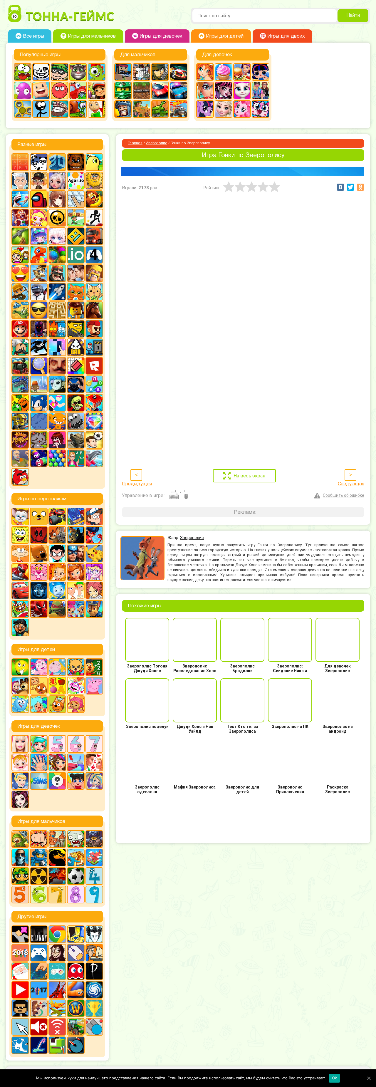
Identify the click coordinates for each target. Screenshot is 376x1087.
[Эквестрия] (242, 109)
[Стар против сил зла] (94, 572)
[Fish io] (20, 1045)
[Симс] (39, 781)
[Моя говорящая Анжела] (242, 90)
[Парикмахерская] (57, 762)
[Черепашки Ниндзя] (57, 609)
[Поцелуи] (94, 762)
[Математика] (94, 667)
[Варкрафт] (76, 1008)
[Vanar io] (76, 1045)
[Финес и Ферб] (76, 590)
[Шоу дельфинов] (94, 458)
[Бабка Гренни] (39, 934)
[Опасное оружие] (76, 329)
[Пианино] (57, 347)
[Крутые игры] (39, 310)
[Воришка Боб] (59, 72)
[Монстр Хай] (223, 90)
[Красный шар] (59, 90)
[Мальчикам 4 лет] (94, 876)
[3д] (57, 162)
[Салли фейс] (57, 384)
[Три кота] (57, 704)
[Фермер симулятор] (76, 1027)
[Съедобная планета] (76, 421)
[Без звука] (39, 1027)
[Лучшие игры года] (94, 1008)
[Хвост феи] (94, 590)
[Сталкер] (39, 876)
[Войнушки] (20, 839)
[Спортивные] (57, 403)
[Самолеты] (94, 857)
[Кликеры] (22, 90)
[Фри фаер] (76, 440)
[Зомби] (76, 839)
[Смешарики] (20, 704)
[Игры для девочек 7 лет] (94, 744)
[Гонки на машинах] (178, 72)
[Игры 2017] (39, 990)
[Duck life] (94, 162)
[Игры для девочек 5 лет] (57, 744)
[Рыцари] (123, 109)
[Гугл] (57, 934)
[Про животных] (39, 686)
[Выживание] (20, 236)
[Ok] (369, 1078)
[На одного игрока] (94, 953)
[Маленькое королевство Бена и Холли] (57, 667)
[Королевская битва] (39, 292)
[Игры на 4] (94, 255)
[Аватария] (57, 180)
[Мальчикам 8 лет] (76, 894)
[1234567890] (20, 162)
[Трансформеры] (39, 590)
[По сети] (57, 971)
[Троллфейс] (59, 109)
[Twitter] (350, 187)
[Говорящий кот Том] (78, 72)
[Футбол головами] (94, 440)
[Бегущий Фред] (20, 218)
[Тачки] (20, 590)
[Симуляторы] (76, 384)
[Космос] (57, 292)
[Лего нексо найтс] (39, 857)
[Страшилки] (76, 403)
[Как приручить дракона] (76, 535)
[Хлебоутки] (20, 609)
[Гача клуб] (39, 236)
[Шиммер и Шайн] (76, 609)
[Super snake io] (57, 1045)
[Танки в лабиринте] (160, 109)
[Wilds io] (39, 1008)
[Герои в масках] (76, 516)
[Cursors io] (20, 1027)
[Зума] (57, 255)
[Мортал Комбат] (57, 857)
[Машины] (160, 90)
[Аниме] (57, 199)
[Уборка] (76, 781)
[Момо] (57, 953)
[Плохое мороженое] (76, 347)
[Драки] (39, 839)
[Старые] (76, 971)
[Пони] (205, 109)
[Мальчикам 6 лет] (39, 894)
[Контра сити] (20, 857)
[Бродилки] (76, 218)
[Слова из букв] (94, 384)
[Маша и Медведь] (20, 686)
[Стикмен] (41, 109)
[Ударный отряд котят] (39, 440)
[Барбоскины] (20, 516)
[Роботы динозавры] (20, 384)
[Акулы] (20, 199)
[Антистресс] (76, 199)
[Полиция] (178, 90)
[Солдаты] (20, 876)
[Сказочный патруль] (57, 572)
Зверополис (156, 143)
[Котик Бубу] (76, 292)
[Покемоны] (94, 553)
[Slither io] (76, 990)
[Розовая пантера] (39, 572)
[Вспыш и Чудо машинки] (57, 516)
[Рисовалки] (76, 686)
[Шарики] (57, 458)
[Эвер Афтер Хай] (20, 799)
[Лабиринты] (57, 310)
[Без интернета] (57, 1027)
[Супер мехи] (20, 421)
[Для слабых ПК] (76, 934)
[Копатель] (20, 292)
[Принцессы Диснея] (20, 781)
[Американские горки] (57, 990)
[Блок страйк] (123, 72)
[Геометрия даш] (76, 236)
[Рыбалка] (76, 857)
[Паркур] (39, 347)
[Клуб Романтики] (76, 273)
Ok (334, 1078)
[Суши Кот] (39, 421)
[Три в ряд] (94, 421)
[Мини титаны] (57, 553)
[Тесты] (57, 781)
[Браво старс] (57, 218)
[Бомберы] (39, 218)
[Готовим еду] (223, 72)
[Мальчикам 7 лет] (57, 894)
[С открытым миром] (39, 384)
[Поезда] (20, 366)
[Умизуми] (76, 704)
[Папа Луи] (20, 347)
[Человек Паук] (39, 609)
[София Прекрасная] (76, 572)
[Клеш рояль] (57, 273)
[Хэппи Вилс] (20, 458)
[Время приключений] (39, 516)
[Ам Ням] (22, 72)
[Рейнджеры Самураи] (20, 572)
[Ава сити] (39, 180)
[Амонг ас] (39, 199)
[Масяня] (20, 553)
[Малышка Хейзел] (20, 762)
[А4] (20, 180)
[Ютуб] (20, 990)
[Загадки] (20, 667)
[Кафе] (242, 72)
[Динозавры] (39, 255)
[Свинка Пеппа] (94, 686)
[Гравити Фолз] (94, 516)
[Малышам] (76, 667)
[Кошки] (94, 292)
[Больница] (39, 744)
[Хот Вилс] (178, 109)
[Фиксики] (57, 590)
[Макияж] (205, 90)
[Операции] (39, 762)
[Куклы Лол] (260, 72)
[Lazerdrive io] (39, 1045)
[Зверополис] (57, 535)
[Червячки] (39, 458)
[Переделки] (76, 762)
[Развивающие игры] (57, 686)
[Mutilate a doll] (20, 934)
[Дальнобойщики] (94, 236)
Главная (135, 143)
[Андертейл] (41, 72)
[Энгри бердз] (20, 477)
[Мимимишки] (39, 553)
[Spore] (94, 990)
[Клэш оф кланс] (94, 273)
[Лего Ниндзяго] (123, 90)
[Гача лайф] (57, 236)
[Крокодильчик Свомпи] (20, 310)
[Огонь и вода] (57, 329)
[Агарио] (76, 180)
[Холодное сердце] (223, 109)
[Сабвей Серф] (96, 90)
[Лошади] (94, 310)
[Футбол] (76, 876)
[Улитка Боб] (78, 109)
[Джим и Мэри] (20, 255)
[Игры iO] (76, 255)
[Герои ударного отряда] (160, 72)
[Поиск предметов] (39, 366)
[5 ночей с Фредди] (76, 162)
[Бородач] (20, 627)
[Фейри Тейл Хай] (94, 781)
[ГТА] (141, 72)
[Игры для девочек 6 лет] (76, 744)
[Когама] (41, 90)
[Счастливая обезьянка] (57, 421)
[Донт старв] (94, 934)
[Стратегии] (57, 876)
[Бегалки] (94, 199)
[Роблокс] (94, 366)
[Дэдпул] (39, 535)
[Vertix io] (20, 1008)
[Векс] (94, 218)
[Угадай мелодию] (20, 440)
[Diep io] (94, 1027)
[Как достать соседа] (39, 273)
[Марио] (20, 329)
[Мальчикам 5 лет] (20, 894)
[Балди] (96, 109)
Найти (353, 16)
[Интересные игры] (20, 273)
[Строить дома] (94, 403)
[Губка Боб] (20, 535)
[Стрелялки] (141, 109)
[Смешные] (20, 403)
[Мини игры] (39, 953)
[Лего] (76, 310)
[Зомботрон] (94, 839)
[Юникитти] (260, 109)
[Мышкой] (76, 953)
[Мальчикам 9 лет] (94, 894)
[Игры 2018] (20, 953)
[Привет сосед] (57, 366)
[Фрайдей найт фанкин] (57, 440)
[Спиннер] (22, 109)
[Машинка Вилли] (78, 90)
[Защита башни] (57, 839)
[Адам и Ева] (94, 180)
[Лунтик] (39, 667)
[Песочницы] (39, 971)
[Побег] (94, 347)
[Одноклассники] (360, 187)
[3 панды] (39, 162)
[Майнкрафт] (141, 90)
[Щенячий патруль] (94, 609)
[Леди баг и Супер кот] (94, 535)
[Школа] (76, 458)
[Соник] (39, 403)
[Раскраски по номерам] (76, 366)
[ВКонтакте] (340, 187)
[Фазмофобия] (94, 971)
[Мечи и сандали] (39, 329)
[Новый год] (20, 971)
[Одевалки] (260, 90)
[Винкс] (205, 72)
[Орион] (94, 329)
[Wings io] (57, 1008)
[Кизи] (96, 72)
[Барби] (20, 744)
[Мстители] (76, 553)
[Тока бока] (39, 704)
